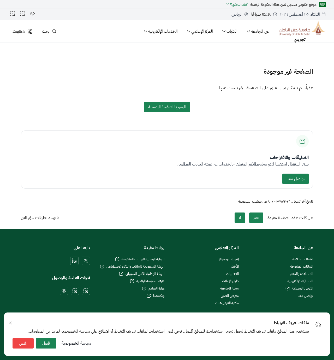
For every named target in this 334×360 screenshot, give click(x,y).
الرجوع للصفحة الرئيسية (167, 107)
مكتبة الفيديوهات (227, 303)
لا (240, 218)
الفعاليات (232, 273)
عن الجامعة (260, 31)
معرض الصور (230, 295)
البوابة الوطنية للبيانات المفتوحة (143, 259)
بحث (45, 31)
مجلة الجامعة (229, 288)
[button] (236, 4)
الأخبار (235, 266)
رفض (23, 343)
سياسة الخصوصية (76, 343)
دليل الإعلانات (229, 281)
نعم (256, 218)
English (19, 31)
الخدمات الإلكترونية (163, 31)
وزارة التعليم (156, 288)
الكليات (231, 31)
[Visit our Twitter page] (86, 261)
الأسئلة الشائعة (303, 259)
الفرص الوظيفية (302, 288)
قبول (46, 343)
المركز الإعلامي (202, 31)
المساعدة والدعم (301, 273)
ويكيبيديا (158, 295)
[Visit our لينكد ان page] (74, 261)
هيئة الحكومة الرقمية (150, 281)
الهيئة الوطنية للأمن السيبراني (145, 273)
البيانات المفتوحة (301, 266)
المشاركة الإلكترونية (300, 281)
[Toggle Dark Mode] (32, 14)
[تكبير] (22, 14)
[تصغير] (12, 14)
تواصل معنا (296, 179)
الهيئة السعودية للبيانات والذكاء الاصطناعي (135, 266)
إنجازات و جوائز (229, 259)
